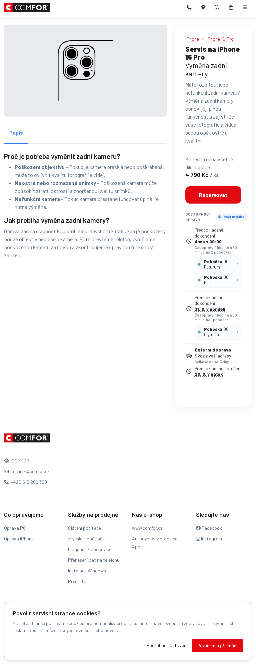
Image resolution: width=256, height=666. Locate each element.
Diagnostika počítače (89, 549)
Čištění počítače (84, 528)
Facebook (211, 528)
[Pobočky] (203, 7)
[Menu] (245, 7)
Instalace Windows (87, 570)
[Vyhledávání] (217, 7)
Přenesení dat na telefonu (93, 560)
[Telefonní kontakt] (189, 7)
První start (79, 581)
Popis (16, 132)
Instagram (211, 538)
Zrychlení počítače (86, 538)
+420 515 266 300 (28, 482)
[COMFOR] (27, 7)
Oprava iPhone (19, 538)
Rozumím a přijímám (217, 645)
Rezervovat (213, 195)
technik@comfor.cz (29, 471)
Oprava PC (15, 528)
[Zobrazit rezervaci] (231, 7)
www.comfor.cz (147, 528)
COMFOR (20, 460)
